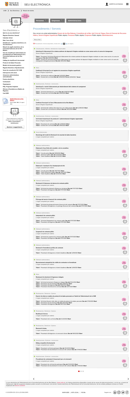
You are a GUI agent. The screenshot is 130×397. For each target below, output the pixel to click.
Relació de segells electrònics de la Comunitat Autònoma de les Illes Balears (13, 48)
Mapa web (65, 392)
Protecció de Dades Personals (12, 63)
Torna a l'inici (37, 39)
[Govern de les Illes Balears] (13, 4)
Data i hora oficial (8, 40)
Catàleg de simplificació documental (13, 60)
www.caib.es (61, 382)
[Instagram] (119, 392)
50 (66, 43)
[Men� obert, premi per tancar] (18, 30)
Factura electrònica (8, 79)
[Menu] (127, 4)
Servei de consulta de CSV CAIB (12, 70)
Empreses (56, 21)
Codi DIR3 (6, 93)
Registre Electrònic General (11, 35)
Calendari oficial (7, 38)
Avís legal (75, 392)
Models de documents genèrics (12, 65)
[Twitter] (123, 392)
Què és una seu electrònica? (11, 33)
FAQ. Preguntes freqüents (10, 86)
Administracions (74, 21)
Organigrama (7, 84)
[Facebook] (127, 392)
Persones (40, 21)
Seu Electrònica (10, 30)
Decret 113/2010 (20, 385)
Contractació (6, 81)
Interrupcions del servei (10, 72)
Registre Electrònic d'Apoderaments (13, 67)
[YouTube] (115, 392)
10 (61, 43)
